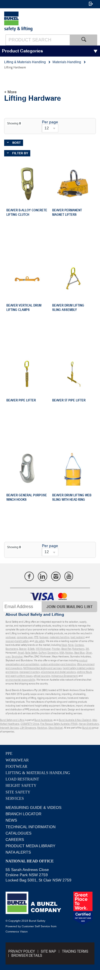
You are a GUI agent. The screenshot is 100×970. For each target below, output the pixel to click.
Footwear (16, 766)
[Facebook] (29, 576)
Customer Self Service (36, 926)
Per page (50, 122)
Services (15, 798)
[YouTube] (68, 576)
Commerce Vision (17, 931)
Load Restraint (22, 779)
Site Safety (18, 792)
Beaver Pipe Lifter (21, 400)
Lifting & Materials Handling (38, 773)
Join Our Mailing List (69, 606)
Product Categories (22, 51)
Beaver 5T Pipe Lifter (69, 400)
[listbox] (50, 128)
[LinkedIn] (42, 576)
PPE (9, 754)
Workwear (17, 760)
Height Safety (21, 786)
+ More (10, 92)
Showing (14, 123)
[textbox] (38, 40)
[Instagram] (56, 576)
